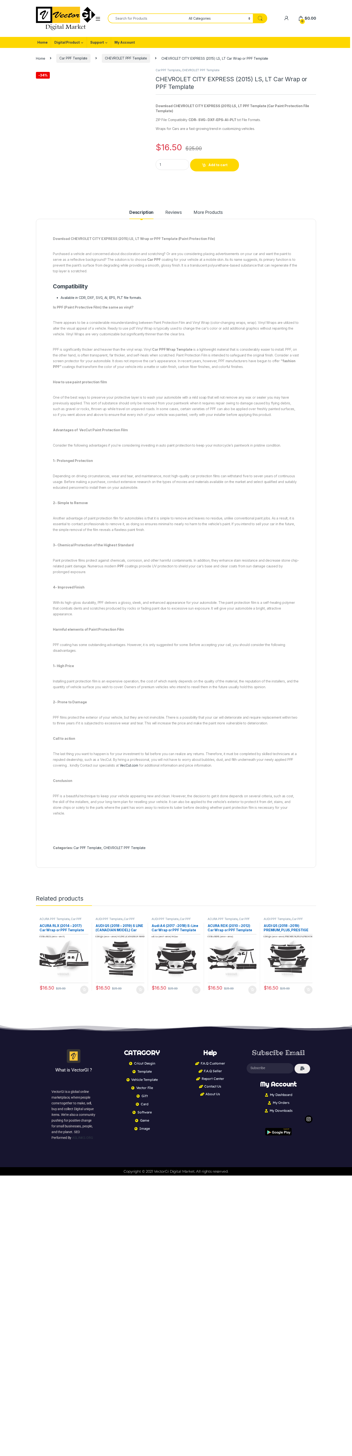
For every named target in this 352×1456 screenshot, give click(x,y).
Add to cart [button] (84, 990)
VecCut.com (129, 765)
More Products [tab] (208, 212)
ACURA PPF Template (54, 919)
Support (97, 42)
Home (42, 42)
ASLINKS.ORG (82, 1138)
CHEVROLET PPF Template (126, 58)
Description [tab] (141, 212)
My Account (124, 42)
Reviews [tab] (173, 212)
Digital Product (67, 42)
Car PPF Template (73, 58)
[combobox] (147, 18)
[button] (144, 73)
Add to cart (217, 165)
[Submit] (302, 1068)
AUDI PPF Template (109, 919)
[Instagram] (308, 1119)
